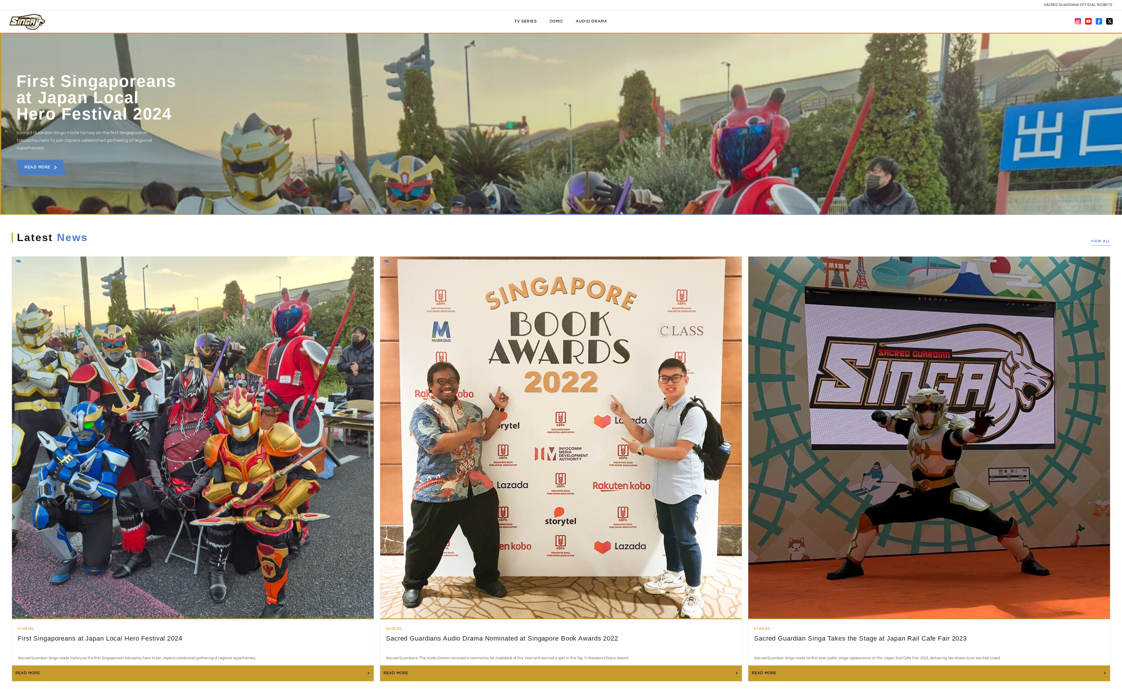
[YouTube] (1088, 21)
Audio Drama (591, 21)
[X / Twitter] (1109, 21)
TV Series (526, 21)
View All (1100, 241)
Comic (556, 21)
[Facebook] (1099, 21)
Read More (38, 167)
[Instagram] (1078, 21)
